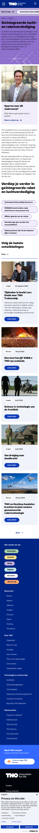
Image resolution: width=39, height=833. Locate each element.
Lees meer (12, 319)
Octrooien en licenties (15, 699)
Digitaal (10, 569)
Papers (9, 619)
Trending (10, 624)
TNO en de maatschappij (16, 659)
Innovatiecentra (12, 734)
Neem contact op (11, 120)
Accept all (9, 827)
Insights (10, 610)
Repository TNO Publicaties (16, 703)
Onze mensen (12, 654)
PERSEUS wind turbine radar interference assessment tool (17, 209)
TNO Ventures (12, 729)
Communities (11, 664)
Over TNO (8, 635)
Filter (3, 254)
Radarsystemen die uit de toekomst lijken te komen (19, 232)
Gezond (10, 557)
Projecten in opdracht (14, 715)
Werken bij (11, 582)
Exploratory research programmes (19, 694)
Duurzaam (11, 551)
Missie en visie (12, 645)
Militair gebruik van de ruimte (16, 216)
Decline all (29, 827)
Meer (18, 533)
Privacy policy (16, 821)
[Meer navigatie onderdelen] (36, 12)
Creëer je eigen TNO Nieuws (19, 761)
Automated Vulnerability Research (19, 202)
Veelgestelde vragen (14, 668)
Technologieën (12, 689)
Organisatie (11, 640)
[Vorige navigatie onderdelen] (2, 12)
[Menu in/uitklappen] (3, 4)
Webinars (10, 605)
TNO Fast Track (12, 724)
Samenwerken (10, 710)
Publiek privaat (12, 720)
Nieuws (9, 596)
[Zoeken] (35, 3)
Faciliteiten (10, 680)
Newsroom (8, 591)
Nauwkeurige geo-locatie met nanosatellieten (17, 224)
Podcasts (10, 615)
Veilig (9, 563)
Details (3, 821)
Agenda (9, 601)
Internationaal (12, 738)
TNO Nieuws (11, 629)
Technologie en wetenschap (16, 675)
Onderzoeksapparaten (15, 685)
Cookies (9, 785)
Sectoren (11, 576)
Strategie (10, 650)
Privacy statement (12, 791)
